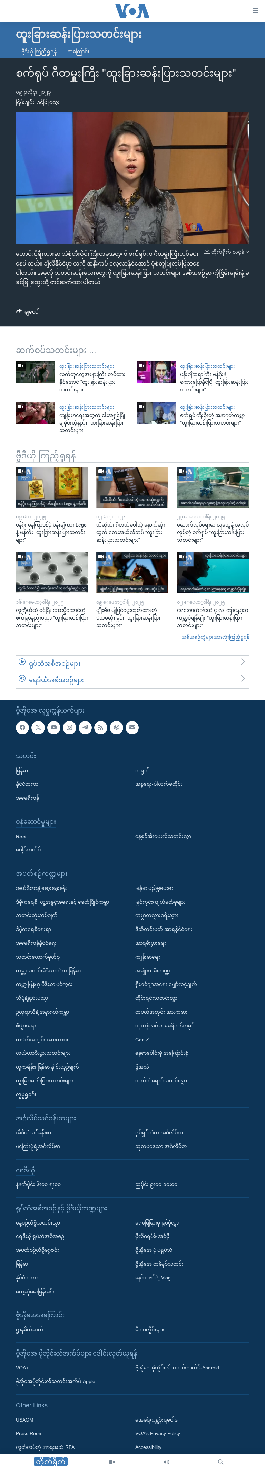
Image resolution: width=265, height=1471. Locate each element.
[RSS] (100, 727)
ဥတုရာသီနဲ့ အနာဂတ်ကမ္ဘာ (42, 1012)
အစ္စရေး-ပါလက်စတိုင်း (159, 784)
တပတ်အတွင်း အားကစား (42, 1039)
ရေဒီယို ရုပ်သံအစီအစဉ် (40, 1236)
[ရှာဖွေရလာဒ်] (220, 1462)
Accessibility (148, 1447)
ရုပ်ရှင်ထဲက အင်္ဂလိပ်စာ (159, 1132)
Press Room (29, 1433)
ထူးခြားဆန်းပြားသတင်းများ (86, 366)
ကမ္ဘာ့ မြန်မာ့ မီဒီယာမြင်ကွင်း (44, 984)
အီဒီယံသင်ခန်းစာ (33, 1132)
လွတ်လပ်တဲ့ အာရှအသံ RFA (45, 1447)
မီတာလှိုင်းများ (150, 1329)
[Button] (28, 313)
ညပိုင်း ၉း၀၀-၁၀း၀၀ (156, 1184)
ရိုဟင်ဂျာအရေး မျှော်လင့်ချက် (166, 984)
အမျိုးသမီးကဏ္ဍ (152, 971)
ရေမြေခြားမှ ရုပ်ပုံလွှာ (157, 1223)
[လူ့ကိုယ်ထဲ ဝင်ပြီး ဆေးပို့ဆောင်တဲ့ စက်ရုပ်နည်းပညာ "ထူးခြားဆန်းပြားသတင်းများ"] (52, 572)
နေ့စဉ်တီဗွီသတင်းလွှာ (38, 1223)
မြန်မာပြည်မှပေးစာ (154, 888)
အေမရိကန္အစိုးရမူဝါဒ (156, 1420)
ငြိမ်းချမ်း (25, 102)
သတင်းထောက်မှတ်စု (38, 957)
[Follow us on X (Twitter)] (38, 727)
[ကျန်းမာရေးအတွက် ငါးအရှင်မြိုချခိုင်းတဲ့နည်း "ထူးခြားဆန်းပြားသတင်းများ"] (35, 413)
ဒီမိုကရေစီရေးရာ (33, 929)
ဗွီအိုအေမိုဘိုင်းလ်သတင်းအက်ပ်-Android (177, 1367)
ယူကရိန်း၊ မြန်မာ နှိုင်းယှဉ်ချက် (47, 1067)
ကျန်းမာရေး (147, 957)
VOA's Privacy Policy (157, 1433)
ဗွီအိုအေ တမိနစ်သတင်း (159, 1264)
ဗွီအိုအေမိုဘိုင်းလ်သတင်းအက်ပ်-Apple (55, 1381)
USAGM (24, 1420)
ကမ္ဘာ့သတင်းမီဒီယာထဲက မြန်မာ (48, 971)
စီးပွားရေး (26, 1025)
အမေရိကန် (27, 798)
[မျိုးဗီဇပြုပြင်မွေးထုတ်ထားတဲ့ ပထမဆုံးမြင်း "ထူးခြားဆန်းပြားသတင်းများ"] (132, 572)
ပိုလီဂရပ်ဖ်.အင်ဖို (152, 1236)
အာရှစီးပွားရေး (150, 943)
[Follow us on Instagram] (69, 727)
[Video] (111, 1462)
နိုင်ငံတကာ (27, 784)
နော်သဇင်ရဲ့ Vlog (153, 1278)
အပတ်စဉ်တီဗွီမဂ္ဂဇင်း (37, 1250)
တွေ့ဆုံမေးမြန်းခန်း (35, 1291)
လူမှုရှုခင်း (26, 1094)
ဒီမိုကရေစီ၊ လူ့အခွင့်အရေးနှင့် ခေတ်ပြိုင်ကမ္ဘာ (62, 902)
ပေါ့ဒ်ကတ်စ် (28, 850)
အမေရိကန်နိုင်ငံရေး (36, 943)
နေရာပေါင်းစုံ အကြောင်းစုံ (161, 1053)
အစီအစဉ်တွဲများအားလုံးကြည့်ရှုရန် (215, 637)
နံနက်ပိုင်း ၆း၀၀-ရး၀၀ (38, 1184)
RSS (21, 836)
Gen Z (142, 1039)
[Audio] (166, 1462)
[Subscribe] (132, 727)
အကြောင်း (78, 51)
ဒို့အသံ (142, 1067)
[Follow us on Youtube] (53, 727)
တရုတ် (142, 770)
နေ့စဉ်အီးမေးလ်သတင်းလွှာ (163, 836)
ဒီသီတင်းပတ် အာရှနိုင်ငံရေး (164, 929)
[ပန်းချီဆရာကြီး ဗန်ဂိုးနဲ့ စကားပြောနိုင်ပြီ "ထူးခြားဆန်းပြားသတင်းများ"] (156, 372)
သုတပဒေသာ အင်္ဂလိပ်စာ (161, 1146)
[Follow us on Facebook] (22, 727)
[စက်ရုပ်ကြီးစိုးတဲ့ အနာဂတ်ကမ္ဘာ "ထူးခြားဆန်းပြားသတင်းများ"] (156, 413)
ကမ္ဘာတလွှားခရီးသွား (156, 915)
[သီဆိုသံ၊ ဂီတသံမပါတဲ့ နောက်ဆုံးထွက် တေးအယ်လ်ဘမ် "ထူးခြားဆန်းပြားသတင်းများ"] (132, 487)
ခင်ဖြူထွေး (48, 102)
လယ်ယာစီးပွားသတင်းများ (43, 1053)
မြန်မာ (22, 770)
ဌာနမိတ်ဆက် (29, 1329)
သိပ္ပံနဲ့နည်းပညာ (32, 998)
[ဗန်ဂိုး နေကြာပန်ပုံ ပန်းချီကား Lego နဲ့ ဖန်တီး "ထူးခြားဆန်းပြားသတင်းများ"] (52, 487)
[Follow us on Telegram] (85, 727)
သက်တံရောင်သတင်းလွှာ (161, 1080)
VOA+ (22, 1367)
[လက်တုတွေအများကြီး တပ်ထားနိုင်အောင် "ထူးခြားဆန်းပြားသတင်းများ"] (35, 372)
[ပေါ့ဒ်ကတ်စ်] (116, 727)
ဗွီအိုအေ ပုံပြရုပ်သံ (154, 1250)
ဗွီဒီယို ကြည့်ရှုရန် (39, 51)
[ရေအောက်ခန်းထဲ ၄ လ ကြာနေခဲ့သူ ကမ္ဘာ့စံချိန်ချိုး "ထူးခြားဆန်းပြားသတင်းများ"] (213, 572)
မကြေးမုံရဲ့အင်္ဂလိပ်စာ (38, 1146)
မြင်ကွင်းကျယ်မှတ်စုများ (160, 902)
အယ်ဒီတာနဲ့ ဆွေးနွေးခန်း (41, 888)
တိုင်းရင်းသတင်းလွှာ (156, 998)
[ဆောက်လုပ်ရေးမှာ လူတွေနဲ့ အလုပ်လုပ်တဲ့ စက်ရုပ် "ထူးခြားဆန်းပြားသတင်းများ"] (213, 487)
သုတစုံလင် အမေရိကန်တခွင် (164, 1025)
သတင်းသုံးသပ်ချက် (37, 915)
